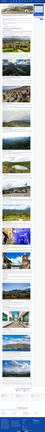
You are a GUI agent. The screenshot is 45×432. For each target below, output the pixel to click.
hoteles (7, 109)
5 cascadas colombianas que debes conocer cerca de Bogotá (10, 26)
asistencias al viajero (21, 380)
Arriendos (23, 423)
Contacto (23, 427)
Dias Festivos (23, 421)
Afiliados (23, 422)
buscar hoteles (6, 23)
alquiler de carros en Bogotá (17, 20)
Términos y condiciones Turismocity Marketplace (27, 430)
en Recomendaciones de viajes (12, 16)
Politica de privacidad (24, 428)
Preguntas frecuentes (24, 426)
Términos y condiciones (24, 429)
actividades (11, 23)
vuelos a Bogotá (23, 22)
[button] (39, 1)
